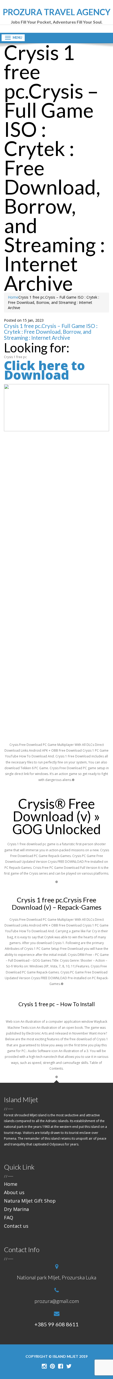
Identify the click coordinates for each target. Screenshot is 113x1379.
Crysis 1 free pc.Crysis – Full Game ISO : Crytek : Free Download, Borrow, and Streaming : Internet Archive (50, 332)
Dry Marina (16, 1209)
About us (14, 1192)
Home (13, 297)
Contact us (16, 1226)
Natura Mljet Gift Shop (30, 1201)
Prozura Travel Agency (56, 16)
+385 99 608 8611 (56, 1324)
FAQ (8, 1217)
